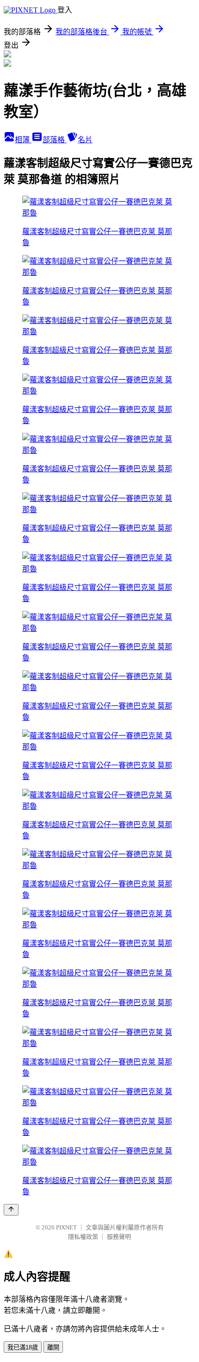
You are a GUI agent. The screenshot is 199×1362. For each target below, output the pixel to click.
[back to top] (11, 1210)
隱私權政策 (83, 1236)
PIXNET (66, 1227)
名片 (85, 140)
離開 (53, 1347)
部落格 (55, 140)
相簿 (23, 140)
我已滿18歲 (22, 1347)
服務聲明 (119, 1236)
